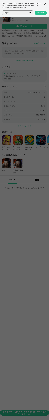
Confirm (40, 13)
